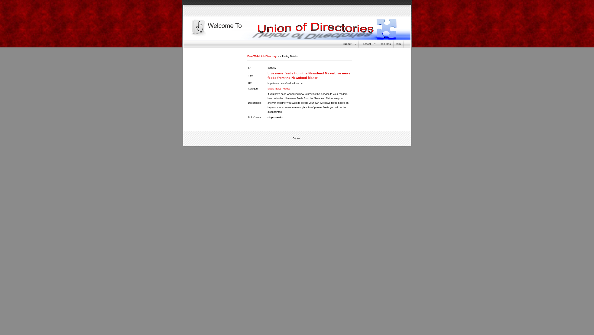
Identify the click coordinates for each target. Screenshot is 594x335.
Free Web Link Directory (262, 56)
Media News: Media (279, 88)
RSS (398, 44)
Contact (297, 138)
